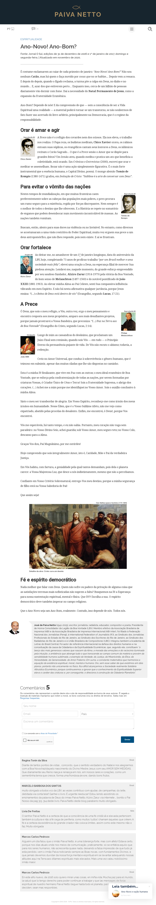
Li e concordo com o (41, 733)
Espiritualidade (31, 39)
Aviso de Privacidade (49, 733)
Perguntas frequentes (29, 698)
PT (8, 29)
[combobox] (107, 714)
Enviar (127, 739)
